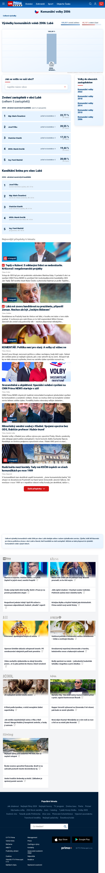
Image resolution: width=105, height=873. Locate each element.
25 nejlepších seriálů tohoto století (18, 695)
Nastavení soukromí (35, 865)
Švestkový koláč (67, 818)
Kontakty (31, 848)
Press (30, 841)
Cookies (9, 856)
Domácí (29, 4)
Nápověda (31, 856)
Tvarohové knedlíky (32, 818)
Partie (80, 806)
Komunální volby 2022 (85, 90)
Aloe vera (46, 814)
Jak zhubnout (13, 806)
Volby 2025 (83, 810)
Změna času (71, 806)
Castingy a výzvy (33, 844)
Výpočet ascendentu (83, 814)
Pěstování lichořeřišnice (62, 814)
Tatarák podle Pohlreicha (29, 814)
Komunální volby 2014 (85, 104)
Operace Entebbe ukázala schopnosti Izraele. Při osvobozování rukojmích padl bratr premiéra (24, 650)
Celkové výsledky (9, 16)
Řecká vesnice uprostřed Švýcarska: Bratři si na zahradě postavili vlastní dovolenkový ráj (23, 767)
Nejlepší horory (45, 806)
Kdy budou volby (18, 810)
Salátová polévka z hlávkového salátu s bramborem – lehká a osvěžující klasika (72, 637)
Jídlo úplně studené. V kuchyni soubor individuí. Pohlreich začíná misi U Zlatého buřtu (71, 591)
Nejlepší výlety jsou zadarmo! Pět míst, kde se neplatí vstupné (22, 755)
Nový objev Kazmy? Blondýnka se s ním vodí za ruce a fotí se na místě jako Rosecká (72, 721)
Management (32, 837)
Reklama (9, 844)
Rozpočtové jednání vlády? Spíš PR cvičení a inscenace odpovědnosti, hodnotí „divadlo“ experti (24, 603)
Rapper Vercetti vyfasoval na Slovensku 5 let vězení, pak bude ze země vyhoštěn (73, 708)
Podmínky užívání (12, 851)
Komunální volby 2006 (85, 118)
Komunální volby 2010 (85, 111)
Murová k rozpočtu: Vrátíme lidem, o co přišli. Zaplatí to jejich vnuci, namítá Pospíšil (22, 579)
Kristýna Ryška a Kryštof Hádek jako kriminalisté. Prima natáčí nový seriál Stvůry (71, 603)
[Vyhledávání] (90, 3)
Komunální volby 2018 (85, 97)
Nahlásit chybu (11, 865)
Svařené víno (11, 814)
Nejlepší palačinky (50, 818)
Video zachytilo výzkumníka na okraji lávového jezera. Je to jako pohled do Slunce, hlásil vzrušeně (25, 662)
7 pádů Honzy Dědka (67, 810)
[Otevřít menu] (3, 3)
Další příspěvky (35, 489)
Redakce (31, 859)
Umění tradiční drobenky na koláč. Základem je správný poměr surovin (23, 779)
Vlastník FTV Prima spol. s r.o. (14, 860)
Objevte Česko (63, 4)
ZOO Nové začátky (34, 810)
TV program (59, 806)
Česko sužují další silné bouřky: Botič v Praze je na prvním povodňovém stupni (24, 591)
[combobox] (35, 87)
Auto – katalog (50, 810)
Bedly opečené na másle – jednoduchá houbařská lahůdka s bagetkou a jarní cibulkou (72, 662)
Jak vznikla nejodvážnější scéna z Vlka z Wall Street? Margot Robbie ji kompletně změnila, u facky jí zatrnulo (25, 722)
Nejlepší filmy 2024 (29, 806)
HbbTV (8, 848)
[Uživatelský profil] (95, 3)
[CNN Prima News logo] (15, 3)
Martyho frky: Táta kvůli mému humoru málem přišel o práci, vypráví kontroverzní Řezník (73, 696)
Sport (50, 4)
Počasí (88, 806)
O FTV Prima (10, 837)
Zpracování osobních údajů (35, 852)
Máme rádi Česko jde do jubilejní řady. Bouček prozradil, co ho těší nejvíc (70, 579)
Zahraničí (40, 4)
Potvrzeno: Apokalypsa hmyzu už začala (20, 636)
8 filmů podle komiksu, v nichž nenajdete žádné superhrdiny (23, 708)
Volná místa (10, 841)
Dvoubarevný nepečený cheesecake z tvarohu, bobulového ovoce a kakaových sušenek (70, 650)
